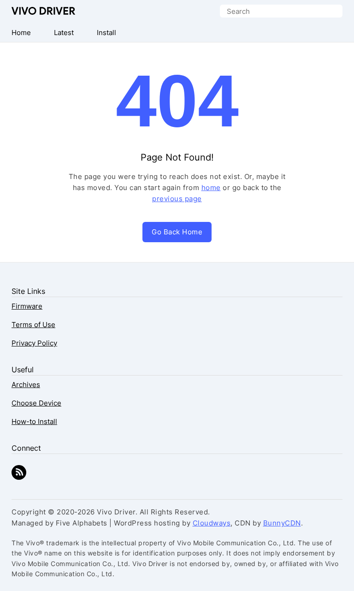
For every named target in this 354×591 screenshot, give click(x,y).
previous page (177, 198)
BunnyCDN (282, 523)
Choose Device (36, 403)
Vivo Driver (43, 11)
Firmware (27, 306)
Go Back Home (177, 231)
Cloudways (212, 523)
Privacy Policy (34, 343)
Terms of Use (33, 324)
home (211, 187)
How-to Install (34, 421)
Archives (26, 384)
